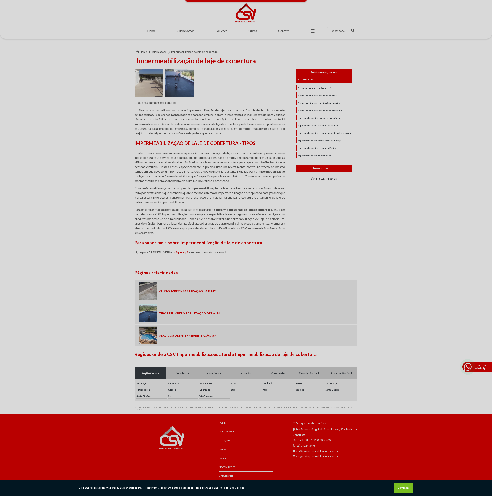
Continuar (403, 487)
